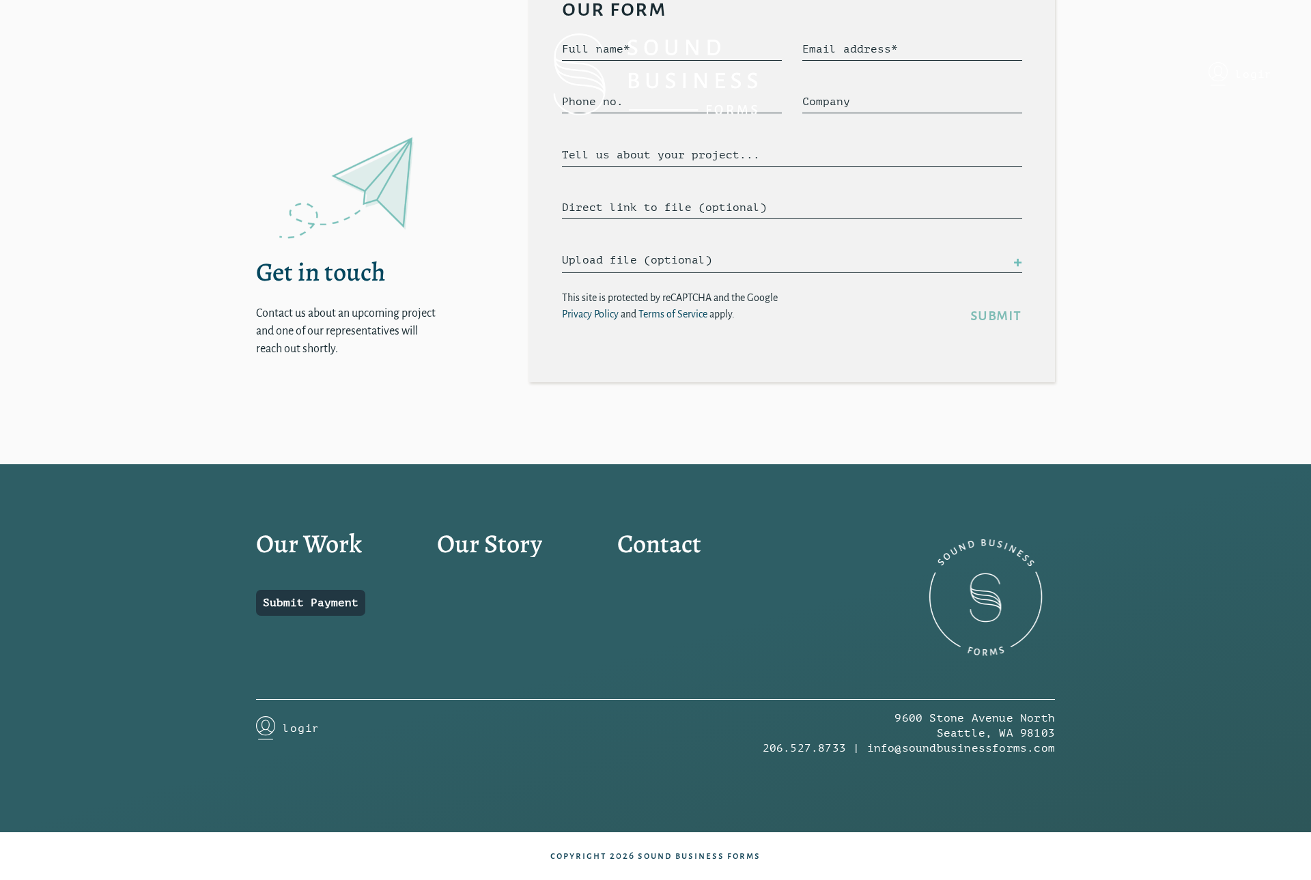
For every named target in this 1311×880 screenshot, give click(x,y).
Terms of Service (672, 314)
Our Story (489, 543)
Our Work (309, 543)
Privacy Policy (590, 314)
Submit (995, 315)
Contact (659, 543)
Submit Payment (310, 603)
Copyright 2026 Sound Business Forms (655, 856)
